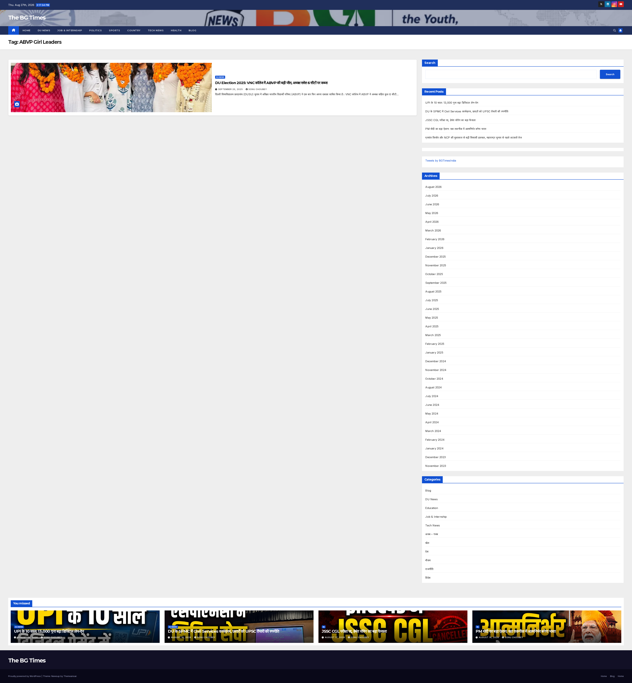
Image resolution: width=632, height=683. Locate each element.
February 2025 (434, 343)
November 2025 (435, 265)
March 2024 (433, 431)
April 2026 (432, 221)
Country (134, 30)
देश (426, 551)
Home (26, 30)
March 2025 (433, 335)
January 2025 (434, 352)
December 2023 (435, 457)
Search (429, 63)
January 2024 (434, 448)
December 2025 (435, 256)
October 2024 (434, 378)
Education (431, 508)
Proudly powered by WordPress (24, 676)
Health (176, 30)
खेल (427, 542)
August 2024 (433, 387)
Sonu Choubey (258, 89)
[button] (614, 30)
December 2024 (435, 361)
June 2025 (432, 309)
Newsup (55, 676)
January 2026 (434, 248)
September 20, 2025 (230, 89)
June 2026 (432, 204)
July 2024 (431, 396)
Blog (192, 30)
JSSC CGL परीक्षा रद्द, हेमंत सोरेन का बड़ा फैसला (450, 120)
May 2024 (431, 413)
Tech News (156, 30)
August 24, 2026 (28, 637)
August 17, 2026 (335, 637)
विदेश (427, 577)
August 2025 (433, 291)
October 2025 (434, 274)
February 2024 (435, 439)
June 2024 (432, 404)
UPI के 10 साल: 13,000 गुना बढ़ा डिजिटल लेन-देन (451, 102)
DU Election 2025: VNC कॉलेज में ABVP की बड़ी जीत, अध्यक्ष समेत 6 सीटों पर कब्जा (271, 83)
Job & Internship (69, 30)
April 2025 (431, 326)
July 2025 (431, 300)
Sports (114, 30)
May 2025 (431, 317)
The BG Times (27, 17)
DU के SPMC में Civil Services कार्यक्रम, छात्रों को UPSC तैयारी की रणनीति (466, 111)
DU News (44, 30)
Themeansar (70, 676)
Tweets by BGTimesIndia (440, 160)
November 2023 (435, 466)
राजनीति (429, 569)
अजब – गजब (431, 534)
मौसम (428, 560)
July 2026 (431, 195)
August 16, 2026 (489, 637)
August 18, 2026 (181, 637)
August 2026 (433, 187)
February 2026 (434, 239)
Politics (95, 30)
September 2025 (436, 282)
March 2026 (433, 230)
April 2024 (432, 422)
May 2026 (431, 213)
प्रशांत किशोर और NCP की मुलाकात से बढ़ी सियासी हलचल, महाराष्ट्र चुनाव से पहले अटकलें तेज (473, 137)
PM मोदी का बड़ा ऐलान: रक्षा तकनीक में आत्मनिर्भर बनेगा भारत (455, 128)
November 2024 (435, 370)
